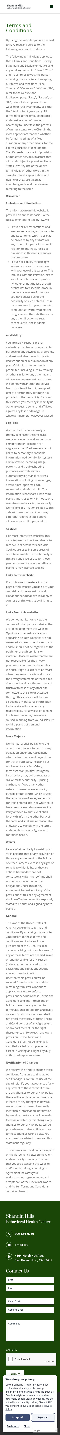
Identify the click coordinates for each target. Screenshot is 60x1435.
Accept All (17, 1417)
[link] (19, 6)
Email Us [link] (21, 1245)
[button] (51, 8)
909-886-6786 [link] (24, 1234)
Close (27, 1426)
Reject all (43, 1417)
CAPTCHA (11, 1349)
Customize (13, 1426)
